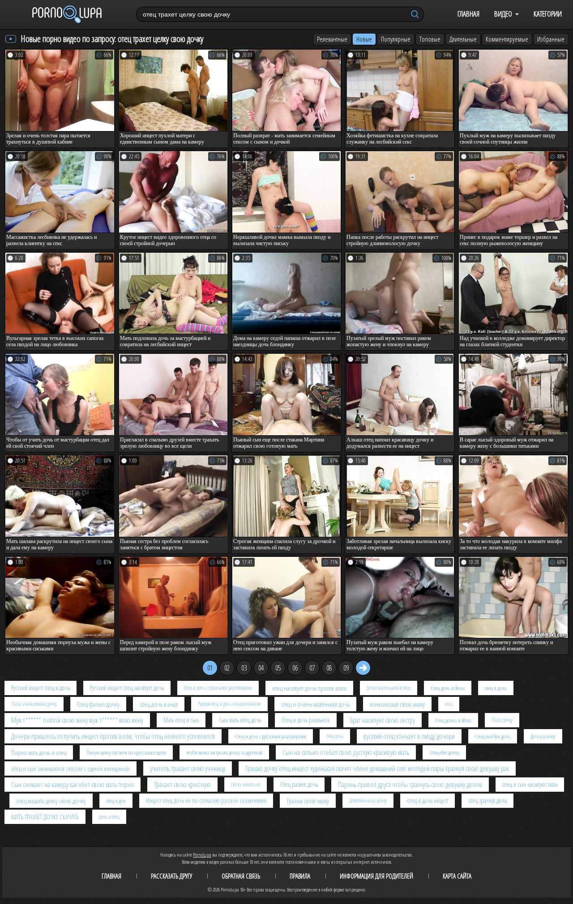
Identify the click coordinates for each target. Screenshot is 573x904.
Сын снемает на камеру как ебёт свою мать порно (72, 784)
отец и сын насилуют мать (529, 784)
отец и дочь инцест (427, 800)
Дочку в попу (543, 736)
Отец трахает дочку (98, 704)
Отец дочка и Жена (453, 720)
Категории (548, 13)
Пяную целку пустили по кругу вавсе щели (126, 752)
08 (329, 668)
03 (244, 668)
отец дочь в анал (159, 704)
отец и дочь (496, 688)
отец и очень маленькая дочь (315, 704)
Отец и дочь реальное (306, 720)
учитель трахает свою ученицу (187, 768)
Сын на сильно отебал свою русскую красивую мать (345, 752)
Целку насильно (245, 784)
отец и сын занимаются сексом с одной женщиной (70, 768)
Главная (468, 13)
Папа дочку (502, 720)
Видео (503, 13)
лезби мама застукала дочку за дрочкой (224, 752)
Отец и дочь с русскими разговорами (270, 736)
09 (346, 668)
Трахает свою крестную (182, 784)
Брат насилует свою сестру (382, 720)
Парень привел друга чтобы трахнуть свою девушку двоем (410, 784)
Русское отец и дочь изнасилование (229, 704)
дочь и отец (109, 816)
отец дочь (334, 736)
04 (261, 668)
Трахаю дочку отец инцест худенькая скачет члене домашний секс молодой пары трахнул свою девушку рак (377, 768)
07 (312, 668)
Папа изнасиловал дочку (34, 704)
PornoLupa (202, 854)
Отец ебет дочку (444, 752)
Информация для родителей (376, 875)
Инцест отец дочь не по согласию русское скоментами (206, 800)
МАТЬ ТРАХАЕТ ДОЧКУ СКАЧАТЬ (45, 816)
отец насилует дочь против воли (309, 687)
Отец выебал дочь (492, 736)
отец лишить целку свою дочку (51, 800)
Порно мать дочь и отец (38, 752)
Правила (300, 875)
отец (449, 704)
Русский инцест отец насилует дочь (127, 687)
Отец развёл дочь (299, 784)
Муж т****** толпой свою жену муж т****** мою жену (77, 720)
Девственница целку (368, 800)
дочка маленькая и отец (389, 688)
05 (278, 668)
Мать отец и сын (181, 720)
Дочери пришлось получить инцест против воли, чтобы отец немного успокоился (113, 736)
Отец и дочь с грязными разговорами (218, 688)
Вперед (363, 667)
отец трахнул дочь (487, 800)
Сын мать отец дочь (240, 720)
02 (227, 668)
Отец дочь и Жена (448, 688)
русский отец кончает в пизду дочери (409, 736)
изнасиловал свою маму (397, 704)
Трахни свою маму (307, 800)
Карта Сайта (457, 875)
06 (295, 668)
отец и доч (116, 801)
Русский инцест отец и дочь (40, 687)
